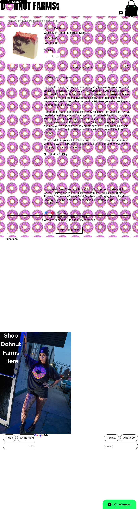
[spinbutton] (52, 56)
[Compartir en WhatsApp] (59, 213)
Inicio (10, 20)
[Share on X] (65, 213)
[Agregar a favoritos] (127, 66)
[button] (131, 8)
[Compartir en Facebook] (46, 213)
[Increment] (57, 56)
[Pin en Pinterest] (52, 213)
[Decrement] (46, 56)
